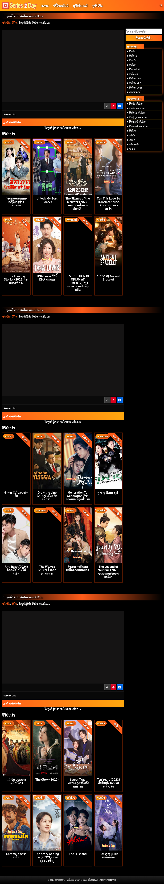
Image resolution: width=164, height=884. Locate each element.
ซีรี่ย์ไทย (132, 130)
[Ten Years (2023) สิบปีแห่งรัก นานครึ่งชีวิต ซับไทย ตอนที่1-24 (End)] (108, 748)
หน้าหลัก (6, 22)
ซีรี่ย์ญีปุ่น (133, 55)
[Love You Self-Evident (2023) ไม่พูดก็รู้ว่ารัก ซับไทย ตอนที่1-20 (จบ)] (120, 106)
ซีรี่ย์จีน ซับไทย (136, 103)
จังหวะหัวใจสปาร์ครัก (16, 494)
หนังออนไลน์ (134, 92)
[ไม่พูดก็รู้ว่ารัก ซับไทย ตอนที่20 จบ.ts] (114, 106)
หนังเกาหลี (134, 144)
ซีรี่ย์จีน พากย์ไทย (137, 108)
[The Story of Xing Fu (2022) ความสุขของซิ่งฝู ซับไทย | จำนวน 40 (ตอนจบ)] (47, 822)
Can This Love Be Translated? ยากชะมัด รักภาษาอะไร (108, 203)
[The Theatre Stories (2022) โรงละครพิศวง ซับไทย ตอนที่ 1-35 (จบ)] (16, 244)
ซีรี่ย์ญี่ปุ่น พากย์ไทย (138, 117)
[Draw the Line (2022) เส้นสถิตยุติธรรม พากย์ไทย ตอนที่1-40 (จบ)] (47, 460)
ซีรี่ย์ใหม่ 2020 (135, 78)
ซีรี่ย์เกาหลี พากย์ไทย (138, 126)
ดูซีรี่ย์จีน (97, 5)
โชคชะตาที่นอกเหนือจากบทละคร (77, 568)
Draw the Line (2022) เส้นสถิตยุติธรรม (47, 495)
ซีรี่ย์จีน (132, 51)
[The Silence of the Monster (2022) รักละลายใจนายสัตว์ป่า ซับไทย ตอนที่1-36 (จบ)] (78, 166)
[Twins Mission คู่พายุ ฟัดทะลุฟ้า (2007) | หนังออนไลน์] (108, 460)
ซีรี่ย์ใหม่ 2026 (135, 87)
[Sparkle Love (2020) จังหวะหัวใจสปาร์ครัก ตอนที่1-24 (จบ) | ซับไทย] (16, 460)
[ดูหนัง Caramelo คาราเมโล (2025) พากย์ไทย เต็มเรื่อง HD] (16, 822)
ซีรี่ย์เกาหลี (133, 74)
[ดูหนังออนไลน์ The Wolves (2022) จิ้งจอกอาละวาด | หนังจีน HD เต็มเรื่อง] (47, 535)
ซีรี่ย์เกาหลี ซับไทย (137, 121)
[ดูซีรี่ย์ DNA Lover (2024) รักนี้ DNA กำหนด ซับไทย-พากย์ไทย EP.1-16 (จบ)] (47, 244)
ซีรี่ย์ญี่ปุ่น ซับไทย (137, 112)
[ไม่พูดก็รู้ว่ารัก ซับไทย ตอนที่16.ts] (107, 687)
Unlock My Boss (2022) (47, 199)
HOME (45, 5)
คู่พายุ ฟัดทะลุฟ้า (108, 492)
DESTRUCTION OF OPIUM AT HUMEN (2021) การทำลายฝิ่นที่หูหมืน (78, 282)
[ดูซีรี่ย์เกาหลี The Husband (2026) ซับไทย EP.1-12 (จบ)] (78, 822)
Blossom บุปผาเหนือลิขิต (108, 855)
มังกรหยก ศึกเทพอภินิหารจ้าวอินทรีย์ (16, 201)
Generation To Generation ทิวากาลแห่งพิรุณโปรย (78, 495)
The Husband (78, 854)
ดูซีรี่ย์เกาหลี (80, 5)
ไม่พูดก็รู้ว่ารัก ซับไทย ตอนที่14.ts (23, 310)
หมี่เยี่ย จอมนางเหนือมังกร (16, 781)
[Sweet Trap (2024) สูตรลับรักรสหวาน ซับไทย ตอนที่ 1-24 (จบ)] (78, 748)
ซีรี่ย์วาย (132, 64)
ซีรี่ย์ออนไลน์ (60, 5)
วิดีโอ (14, 22)
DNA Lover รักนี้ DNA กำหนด (47, 277)
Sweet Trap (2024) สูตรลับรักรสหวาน (77, 782)
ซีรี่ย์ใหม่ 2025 (135, 82)
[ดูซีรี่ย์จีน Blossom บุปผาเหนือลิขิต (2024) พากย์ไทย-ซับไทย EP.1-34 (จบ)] (108, 822)
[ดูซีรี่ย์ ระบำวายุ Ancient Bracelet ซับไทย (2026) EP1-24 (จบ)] (108, 244)
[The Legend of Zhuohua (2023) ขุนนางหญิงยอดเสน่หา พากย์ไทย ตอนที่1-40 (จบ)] (108, 535)
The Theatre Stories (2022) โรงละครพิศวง (16, 279)
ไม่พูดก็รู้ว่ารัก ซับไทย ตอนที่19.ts (23, 16)
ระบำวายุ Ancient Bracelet (108, 277)
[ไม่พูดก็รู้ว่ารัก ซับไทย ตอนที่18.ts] (107, 106)
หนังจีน (132, 135)
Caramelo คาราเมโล (16, 855)
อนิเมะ (132, 149)
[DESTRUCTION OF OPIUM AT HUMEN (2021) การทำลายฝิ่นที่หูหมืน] (78, 244)
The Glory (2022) (47, 779)
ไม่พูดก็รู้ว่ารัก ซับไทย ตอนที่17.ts (23, 597)
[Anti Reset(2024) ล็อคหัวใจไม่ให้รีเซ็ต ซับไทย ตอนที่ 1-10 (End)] (16, 535)
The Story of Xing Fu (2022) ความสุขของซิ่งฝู (47, 857)
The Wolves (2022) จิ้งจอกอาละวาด (47, 569)
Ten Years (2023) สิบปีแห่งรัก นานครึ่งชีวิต (108, 782)
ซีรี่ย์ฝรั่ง (132, 60)
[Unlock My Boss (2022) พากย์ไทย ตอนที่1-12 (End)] (47, 166)
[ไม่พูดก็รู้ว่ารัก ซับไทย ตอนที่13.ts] (107, 400)
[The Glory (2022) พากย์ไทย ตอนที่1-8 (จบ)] (47, 748)
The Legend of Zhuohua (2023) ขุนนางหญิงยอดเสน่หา (108, 571)
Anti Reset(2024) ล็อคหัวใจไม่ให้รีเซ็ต (16, 569)
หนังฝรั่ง (132, 139)
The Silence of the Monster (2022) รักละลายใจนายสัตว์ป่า (78, 203)
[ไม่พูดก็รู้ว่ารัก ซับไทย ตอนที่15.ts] (114, 400)
